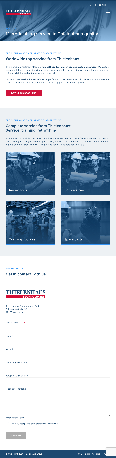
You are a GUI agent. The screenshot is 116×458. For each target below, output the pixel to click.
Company (17, 362)
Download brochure (23, 93)
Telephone (17, 375)
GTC (80, 454)
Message (17, 388)
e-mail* (10, 349)
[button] (108, 12)
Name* (9, 336)
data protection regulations (44, 423)
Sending (16, 435)
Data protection (93, 454)
